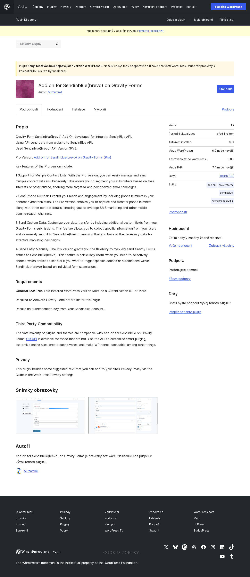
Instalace (78, 109)
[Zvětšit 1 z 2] (80, 402)
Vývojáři (100, 109)
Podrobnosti (29, 109)
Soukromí (22, 530)
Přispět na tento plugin (185, 312)
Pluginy (65, 524)
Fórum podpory (180, 279)
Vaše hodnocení (180, 246)
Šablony (65, 518)
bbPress (199, 524)
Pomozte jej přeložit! (150, 30)
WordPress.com (204, 512)
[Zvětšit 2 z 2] (152, 402)
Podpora (228, 109)
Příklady (65, 512)
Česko (57, 552)
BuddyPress (201, 530)
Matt (197, 518)
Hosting (21, 524)
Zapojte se (156, 512)
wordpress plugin (222, 200)
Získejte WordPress (228, 6)
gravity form (226, 184)
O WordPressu (25, 512)
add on (212, 184)
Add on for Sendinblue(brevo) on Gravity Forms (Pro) (72, 157)
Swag (154, 530)
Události (154, 518)
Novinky (21, 518)
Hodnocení (55, 109)
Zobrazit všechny (221, 246)
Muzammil (55, 92)
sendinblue (226, 192)
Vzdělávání (112, 512)
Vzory (64, 530)
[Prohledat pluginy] (57, 44)
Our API (31, 339)
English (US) (226, 175)
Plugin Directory (26, 19)
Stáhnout (225, 89)
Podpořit (155, 524)
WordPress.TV (114, 530)
